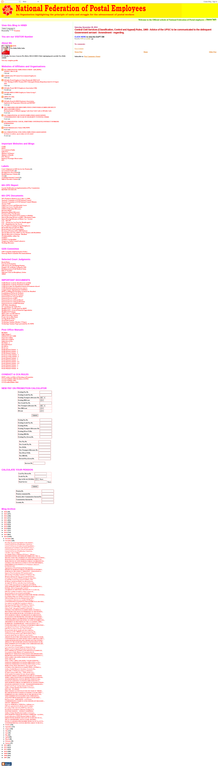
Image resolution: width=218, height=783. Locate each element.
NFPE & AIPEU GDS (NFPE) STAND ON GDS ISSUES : (20, 657)
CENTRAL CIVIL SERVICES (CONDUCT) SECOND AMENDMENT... (24, 563)
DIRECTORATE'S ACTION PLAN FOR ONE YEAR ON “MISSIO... (24, 691)
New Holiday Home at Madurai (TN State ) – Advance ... (20, 554)
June (6, 733)
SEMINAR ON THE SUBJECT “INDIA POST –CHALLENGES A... (23, 571)
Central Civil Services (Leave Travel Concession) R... (19, 549)
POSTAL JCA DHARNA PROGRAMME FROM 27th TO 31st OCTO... (24, 721)
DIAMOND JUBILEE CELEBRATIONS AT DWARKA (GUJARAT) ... (24, 618)
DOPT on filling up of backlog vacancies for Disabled (19, 291)
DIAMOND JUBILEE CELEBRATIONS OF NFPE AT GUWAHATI (23, 675)
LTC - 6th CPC (6, 221)
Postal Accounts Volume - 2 (10, 356)
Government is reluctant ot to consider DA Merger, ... (19, 600)
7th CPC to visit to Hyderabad (13, 645)
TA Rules (4, 238)
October (7, 725)
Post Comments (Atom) (92, 56)
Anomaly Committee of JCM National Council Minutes (19, 202)
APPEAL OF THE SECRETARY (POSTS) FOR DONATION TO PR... (24, 642)
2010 (5, 751)
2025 (5, 514)
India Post (5, 151)
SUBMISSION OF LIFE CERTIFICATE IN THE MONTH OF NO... (23, 694)
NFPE (14, 46)
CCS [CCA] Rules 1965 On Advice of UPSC (15, 379)
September (8, 727)
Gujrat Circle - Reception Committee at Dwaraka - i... (20, 608)
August (7, 729)
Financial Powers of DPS (9, 298)
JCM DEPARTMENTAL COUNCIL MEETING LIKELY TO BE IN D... (24, 723)
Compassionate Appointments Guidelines (15, 290)
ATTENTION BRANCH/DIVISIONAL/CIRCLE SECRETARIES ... (23, 697)
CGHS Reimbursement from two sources (14, 288)
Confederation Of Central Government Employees (20, 76)
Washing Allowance (8, 243)
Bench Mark (6, 262)
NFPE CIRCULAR (10, 659)
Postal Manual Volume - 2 (10, 358)
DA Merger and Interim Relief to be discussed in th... (19, 581)
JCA (3, 176)
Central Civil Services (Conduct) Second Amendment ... (20, 546)
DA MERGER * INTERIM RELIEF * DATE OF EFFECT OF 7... (22, 623)
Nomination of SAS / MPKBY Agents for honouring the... (20, 632)
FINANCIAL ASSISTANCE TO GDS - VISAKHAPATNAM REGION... (24, 684)
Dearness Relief (6, 210)
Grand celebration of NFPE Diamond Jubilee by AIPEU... (20, 716)
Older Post (212, 52)
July (6, 731)
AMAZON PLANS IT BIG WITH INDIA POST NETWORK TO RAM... (24, 637)
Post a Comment (79, 48)
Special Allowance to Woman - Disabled (14, 234)
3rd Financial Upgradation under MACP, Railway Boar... (20, 633)
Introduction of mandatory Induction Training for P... (19, 709)
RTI (3, 160)
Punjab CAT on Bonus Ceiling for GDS (14, 267)
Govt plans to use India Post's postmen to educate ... (19, 603)
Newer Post (78, 52)
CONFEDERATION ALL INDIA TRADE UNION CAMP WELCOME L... (25, 638)
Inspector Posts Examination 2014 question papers (18, 573)
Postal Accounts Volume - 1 (10, 355)
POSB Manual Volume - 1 (10, 350)
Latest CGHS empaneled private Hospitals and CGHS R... (21, 584)
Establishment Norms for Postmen (12, 293)
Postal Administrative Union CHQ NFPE (17, 128)
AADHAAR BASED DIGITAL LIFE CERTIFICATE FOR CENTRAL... (24, 640)
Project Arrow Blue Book (10, 317)
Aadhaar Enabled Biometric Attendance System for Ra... (20, 669)
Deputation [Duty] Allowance (11, 212)
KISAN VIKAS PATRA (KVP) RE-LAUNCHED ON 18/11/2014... (23, 613)
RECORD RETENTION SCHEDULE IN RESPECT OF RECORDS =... (24, 692)
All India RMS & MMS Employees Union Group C (20, 92)
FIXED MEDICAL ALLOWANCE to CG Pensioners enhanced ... (22, 564)
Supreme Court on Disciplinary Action (14, 272)
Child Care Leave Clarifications (12, 207)
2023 (5, 518)
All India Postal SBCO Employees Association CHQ (20, 88)
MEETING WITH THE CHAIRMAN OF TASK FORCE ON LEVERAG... (25, 557)
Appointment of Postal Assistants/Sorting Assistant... (19, 568)
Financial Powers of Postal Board (12, 300)
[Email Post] (91, 38)
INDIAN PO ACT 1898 (9, 336)
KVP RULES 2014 (10, 566)
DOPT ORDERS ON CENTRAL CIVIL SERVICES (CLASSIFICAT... (24, 650)
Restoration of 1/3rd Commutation (13, 229)
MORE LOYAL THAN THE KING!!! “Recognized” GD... (21, 665)
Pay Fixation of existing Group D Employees (16, 226)
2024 (5, 516)
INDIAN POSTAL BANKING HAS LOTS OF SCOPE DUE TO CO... (24, 718)
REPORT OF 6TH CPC (9, 190)
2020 (5, 524)
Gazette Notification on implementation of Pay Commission (21, 188)
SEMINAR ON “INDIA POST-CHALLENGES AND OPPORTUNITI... (24, 653)
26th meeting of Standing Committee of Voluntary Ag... (20, 574)
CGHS (4, 146)
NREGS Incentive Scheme (10, 179)
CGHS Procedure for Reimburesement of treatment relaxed (21, 286)
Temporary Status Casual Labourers (13, 241)
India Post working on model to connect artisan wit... (19, 591)
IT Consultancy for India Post (11, 307)
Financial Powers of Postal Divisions (13, 301)
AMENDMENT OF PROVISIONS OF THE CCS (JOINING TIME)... (24, 621)
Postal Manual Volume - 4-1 (10, 361)
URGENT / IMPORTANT (12, 702)
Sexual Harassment (8, 320)
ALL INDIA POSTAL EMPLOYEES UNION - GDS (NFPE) (22, 70)
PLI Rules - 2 (6, 343)
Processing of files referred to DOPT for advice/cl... (19, 707)
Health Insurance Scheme (10, 174)
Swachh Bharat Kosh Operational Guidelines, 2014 (19, 579)
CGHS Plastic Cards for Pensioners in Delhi (15, 284)
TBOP (4, 274)
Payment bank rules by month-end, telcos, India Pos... (19, 630)
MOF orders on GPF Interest (11, 313)
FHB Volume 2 (6, 334)
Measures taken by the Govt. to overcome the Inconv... (20, 576)
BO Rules (5, 332)
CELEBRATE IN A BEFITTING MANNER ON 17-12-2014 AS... (22, 589)
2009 (5, 753)
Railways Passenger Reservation (12, 158)
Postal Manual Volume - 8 (10, 368)
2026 (5, 512)
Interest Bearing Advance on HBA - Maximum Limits (19, 217)
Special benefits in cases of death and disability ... (18, 593)
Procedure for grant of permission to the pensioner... (19, 542)
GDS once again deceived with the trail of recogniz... (19, 706)
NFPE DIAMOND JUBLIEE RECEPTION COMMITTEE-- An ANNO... (24, 714)
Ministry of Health (7, 155)
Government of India (8, 150)
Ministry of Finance (8, 153)
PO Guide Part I (7, 344)
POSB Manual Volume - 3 (10, 353)
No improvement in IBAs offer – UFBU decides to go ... (20, 672)
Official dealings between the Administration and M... (19, 598)
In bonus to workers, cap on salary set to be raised (18, 134)
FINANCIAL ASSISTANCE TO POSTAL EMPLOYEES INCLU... (22, 680)
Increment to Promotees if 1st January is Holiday (17, 215)
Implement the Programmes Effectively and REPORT (19, 103)
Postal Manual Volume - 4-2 (10, 363)
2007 (5, 757)
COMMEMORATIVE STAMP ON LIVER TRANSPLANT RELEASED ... (25, 701)
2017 (5, 530)
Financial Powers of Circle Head (12, 296)
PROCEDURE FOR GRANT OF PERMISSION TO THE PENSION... (24, 611)
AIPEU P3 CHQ (9, 97)
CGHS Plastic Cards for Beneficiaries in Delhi (16, 283)
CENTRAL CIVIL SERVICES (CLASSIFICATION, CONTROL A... (23, 610)
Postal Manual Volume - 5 (10, 365)
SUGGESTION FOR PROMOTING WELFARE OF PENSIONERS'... (24, 616)
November (8, 540)
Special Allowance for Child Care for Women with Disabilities (21, 232)
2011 (5, 749)
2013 (5, 745)
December (8, 538)
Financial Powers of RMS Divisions (13, 303)
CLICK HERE (80, 37)
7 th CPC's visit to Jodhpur (12, 552)
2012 (5, 747)
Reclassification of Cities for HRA (12, 227)
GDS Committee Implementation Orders (14, 252)
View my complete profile (10, 60)
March (7, 739)
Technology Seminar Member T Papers (14, 322)
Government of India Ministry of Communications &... (20, 652)
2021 (5, 522)
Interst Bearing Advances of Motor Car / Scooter (17, 219)
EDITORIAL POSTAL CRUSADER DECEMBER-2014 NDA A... (23, 556)
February (8, 741)
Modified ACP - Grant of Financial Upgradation (17, 310)
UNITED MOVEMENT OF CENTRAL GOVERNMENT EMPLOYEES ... (25, 625)
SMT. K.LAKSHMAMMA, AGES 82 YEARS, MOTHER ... (21, 719)
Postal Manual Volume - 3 (10, 360)
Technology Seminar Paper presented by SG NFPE (18, 324)
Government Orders (8, 171)
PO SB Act (5, 346)
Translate (17, 31)
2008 (5, 755)
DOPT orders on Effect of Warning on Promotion (17, 377)
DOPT (4, 148)
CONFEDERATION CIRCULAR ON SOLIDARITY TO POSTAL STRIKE (26, 117)
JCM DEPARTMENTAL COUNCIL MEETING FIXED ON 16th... (23, 679)
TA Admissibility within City (11, 236)
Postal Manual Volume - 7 (10, 367)
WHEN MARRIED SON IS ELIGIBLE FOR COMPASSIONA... (22, 696)
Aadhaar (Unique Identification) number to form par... (20, 687)
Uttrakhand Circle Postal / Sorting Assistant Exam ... (19, 627)
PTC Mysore (6, 157)
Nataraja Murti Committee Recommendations (16, 253)
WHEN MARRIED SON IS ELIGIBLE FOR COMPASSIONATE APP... (24, 643)
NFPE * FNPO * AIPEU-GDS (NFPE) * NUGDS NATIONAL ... (22, 660)
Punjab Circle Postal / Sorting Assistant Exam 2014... (19, 685)
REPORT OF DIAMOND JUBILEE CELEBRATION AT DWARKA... (24, 569)
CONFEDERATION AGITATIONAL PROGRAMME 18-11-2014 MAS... (24, 601)
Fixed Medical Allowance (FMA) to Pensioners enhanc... (20, 596)
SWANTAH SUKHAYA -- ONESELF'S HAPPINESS (19, 711)
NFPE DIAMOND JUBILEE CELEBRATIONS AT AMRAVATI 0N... (23, 615)
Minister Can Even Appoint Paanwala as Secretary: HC (20, 648)
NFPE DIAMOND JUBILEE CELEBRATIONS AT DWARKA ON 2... (23, 586)
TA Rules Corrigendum (9, 239)
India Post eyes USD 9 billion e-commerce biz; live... (19, 606)
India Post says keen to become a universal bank (18, 628)
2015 (5, 534)
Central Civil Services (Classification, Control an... (19, 544)
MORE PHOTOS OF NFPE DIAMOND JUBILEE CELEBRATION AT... (24, 561)
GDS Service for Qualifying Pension (13, 265)
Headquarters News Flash (10, 172)
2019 (5, 526)
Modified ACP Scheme (9, 312)
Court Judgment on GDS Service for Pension (16, 169)
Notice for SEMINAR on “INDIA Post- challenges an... (20, 704)
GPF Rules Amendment (9, 305)
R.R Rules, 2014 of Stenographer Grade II (16, 588)
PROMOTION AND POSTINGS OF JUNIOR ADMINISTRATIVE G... (24, 655)
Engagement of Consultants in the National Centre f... (19, 547)
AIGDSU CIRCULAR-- (11, 71)
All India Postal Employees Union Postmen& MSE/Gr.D (22, 80)
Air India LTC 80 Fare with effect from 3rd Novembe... (20, 583)
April (7, 737)
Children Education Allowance (11, 209)
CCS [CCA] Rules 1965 (9, 380)
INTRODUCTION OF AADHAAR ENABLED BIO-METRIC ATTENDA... (25, 595)
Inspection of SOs (7, 341)
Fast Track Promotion (9, 264)
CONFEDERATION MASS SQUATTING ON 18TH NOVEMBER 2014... (25, 620)
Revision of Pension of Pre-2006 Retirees (14, 231)
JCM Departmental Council (10, 177)
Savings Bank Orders (8, 319)
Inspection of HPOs (8, 339)
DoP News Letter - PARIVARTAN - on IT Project (18, 699)
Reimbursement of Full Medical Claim (14, 269)
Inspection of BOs (7, 338)
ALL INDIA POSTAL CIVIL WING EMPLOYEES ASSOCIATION (25, 132)
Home (146, 52)
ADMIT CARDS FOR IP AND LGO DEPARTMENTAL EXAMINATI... (24, 677)
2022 (5, 520)
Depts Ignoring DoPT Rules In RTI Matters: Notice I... (20, 605)
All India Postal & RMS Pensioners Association (19, 101)
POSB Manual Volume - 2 (10, 351)
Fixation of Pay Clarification (11, 214)
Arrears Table (6, 203)
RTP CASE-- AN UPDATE (12, 689)
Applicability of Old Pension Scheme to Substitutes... (19, 670)
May (6, 735)
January (7, 743)
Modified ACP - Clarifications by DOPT (14, 308)
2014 (5, 536)
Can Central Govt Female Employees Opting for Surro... (20, 647)
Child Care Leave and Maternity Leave (14, 205)
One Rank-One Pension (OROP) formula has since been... (20, 578)
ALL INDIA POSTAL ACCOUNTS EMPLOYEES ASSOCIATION (25, 115)
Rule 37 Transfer (7, 270)
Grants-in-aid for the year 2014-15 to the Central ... (19, 635)
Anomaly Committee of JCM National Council (16, 200)
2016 (5, 532)
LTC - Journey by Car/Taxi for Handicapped (16, 222)
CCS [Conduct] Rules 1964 (10, 382)
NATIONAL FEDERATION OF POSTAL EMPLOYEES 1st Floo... (23, 662)
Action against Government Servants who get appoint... (20, 674)
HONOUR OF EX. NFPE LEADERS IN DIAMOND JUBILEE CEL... (24, 559)
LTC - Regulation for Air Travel (12, 224)
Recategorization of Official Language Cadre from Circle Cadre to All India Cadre (28, 111)
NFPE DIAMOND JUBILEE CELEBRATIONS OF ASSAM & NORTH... (24, 682)
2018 (5, 528)
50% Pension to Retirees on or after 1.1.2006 (16, 198)
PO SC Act (5, 348)
